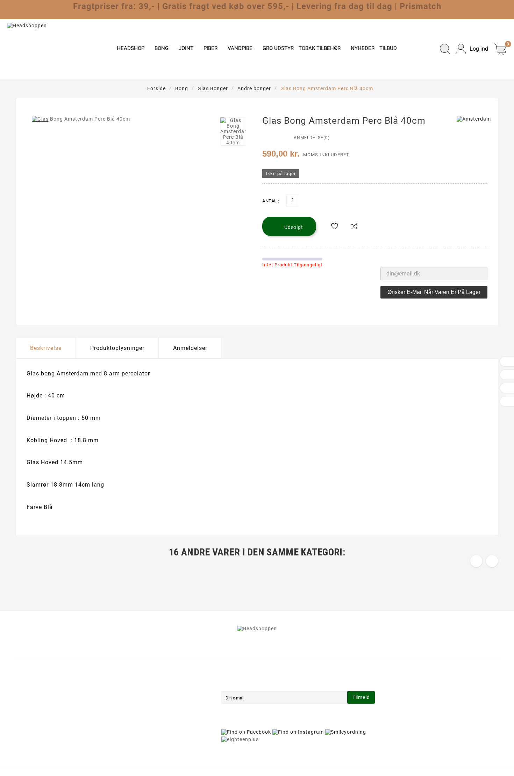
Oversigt (149, 730)
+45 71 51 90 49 (44, 730)
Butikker (149, 740)
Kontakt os (152, 721)
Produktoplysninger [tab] (117, 348)
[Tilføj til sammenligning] (354, 226)
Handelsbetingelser (163, 691)
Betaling (149, 711)
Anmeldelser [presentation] (190, 348)
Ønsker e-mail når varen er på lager (433, 292)
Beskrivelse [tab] (46, 348)
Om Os (147, 701)
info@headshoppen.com (54, 720)
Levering (149, 681)
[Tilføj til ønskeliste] (335, 226)
